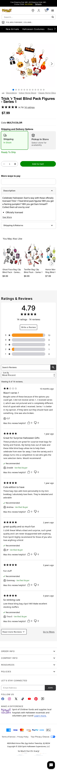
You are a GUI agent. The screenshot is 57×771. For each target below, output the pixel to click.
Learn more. (40, 715)
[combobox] (28, 17)
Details (38, 4)
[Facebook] (2, 699)
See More (7, 217)
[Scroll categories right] (55, 28)
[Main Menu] (52, 10)
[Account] (39, 10)
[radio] (14, 140)
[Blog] (42, 699)
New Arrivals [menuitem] (12, 29)
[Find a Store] (33, 10)
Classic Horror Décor (47, 92)
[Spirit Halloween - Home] (7, 10)
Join (50, 688)
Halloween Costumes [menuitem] (33, 29)
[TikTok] (22, 699)
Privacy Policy (22, 736)
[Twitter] (16, 699)
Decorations (11, 92)
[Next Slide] (52, 64)
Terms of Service (8, 736)
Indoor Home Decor (27, 92)
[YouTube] (29, 699)
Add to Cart (38, 164)
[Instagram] (9, 699)
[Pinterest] (36, 699)
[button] (28, 61)
